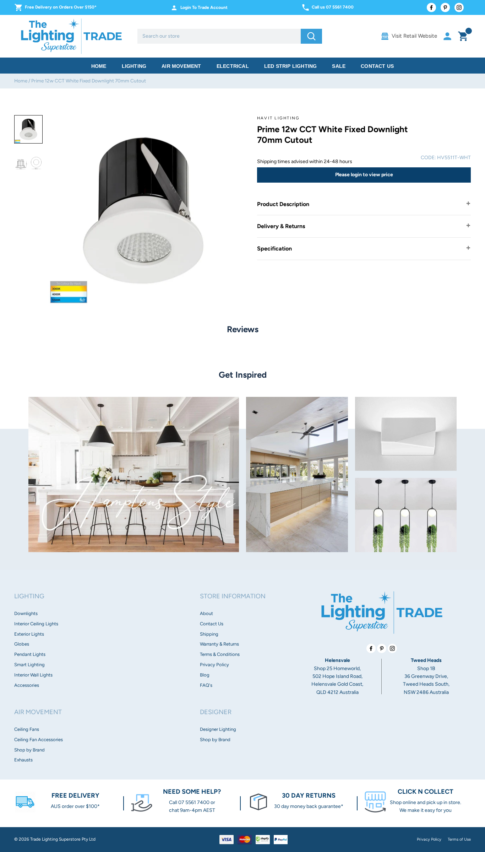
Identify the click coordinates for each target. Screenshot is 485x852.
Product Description (283, 204)
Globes (21, 644)
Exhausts (23, 759)
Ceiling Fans (26, 729)
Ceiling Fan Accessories (38, 739)
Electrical (233, 66)
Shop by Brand (29, 750)
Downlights (26, 613)
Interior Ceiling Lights (36, 623)
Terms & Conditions (220, 654)
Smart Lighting (29, 664)
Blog (204, 675)
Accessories (26, 685)
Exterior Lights (29, 634)
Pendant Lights (29, 654)
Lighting (134, 66)
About (206, 613)
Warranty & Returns (219, 644)
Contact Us (377, 66)
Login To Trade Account (204, 7)
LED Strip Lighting (290, 66)
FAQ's (206, 685)
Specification (274, 248)
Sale (338, 66)
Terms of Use (459, 839)
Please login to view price (364, 175)
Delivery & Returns (281, 226)
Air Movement (181, 66)
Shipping (209, 634)
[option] (28, 129)
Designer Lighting (218, 729)
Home (99, 66)
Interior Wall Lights (33, 675)
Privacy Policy (214, 664)
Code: (428, 158)
